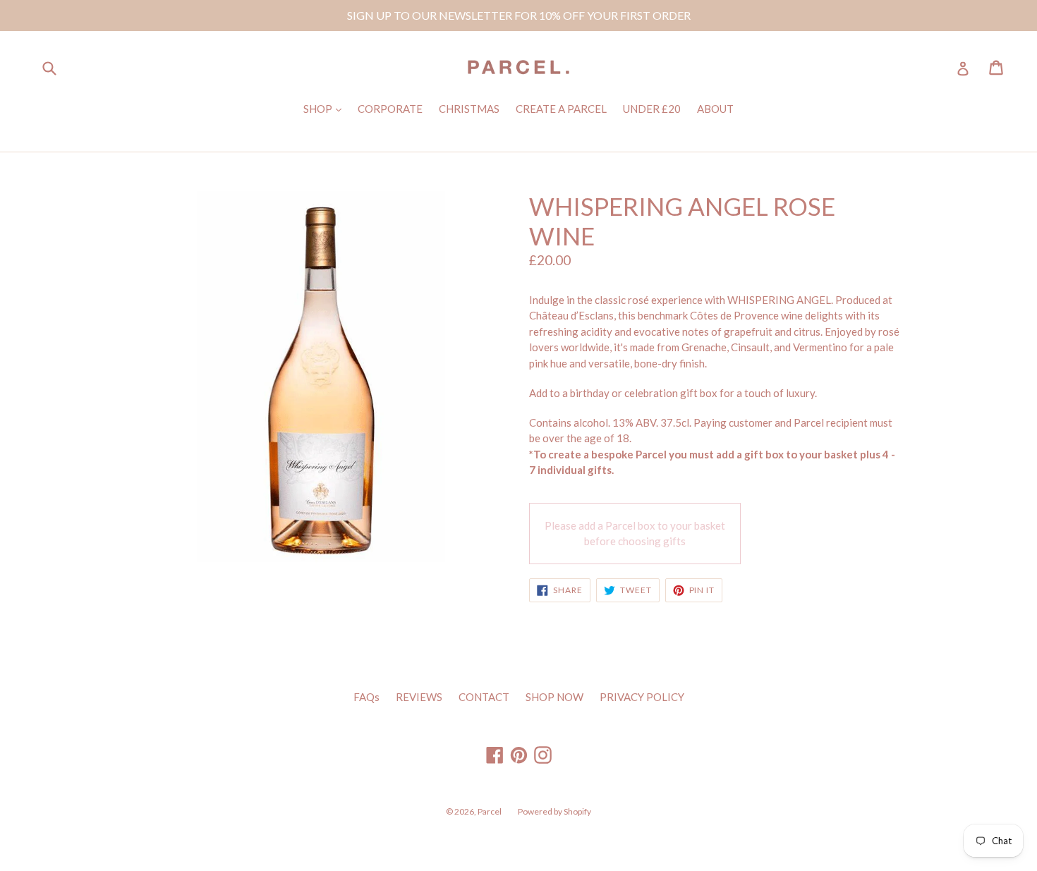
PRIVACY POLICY (642, 696)
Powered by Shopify (554, 811)
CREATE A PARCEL (561, 108)
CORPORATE (390, 108)
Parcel (490, 811)
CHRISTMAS (469, 108)
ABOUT (715, 108)
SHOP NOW (554, 696)
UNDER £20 (652, 108)
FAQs (366, 696)
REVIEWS (419, 696)
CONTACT (484, 696)
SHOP (325, 108)
